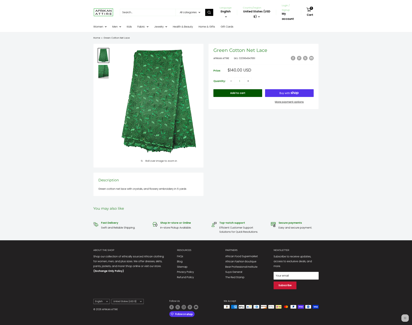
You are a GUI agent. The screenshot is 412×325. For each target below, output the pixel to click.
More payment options (289, 102)
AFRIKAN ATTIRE (221, 58)
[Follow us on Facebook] (171, 307)
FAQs (180, 256)
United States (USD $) (124, 301)
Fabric (141, 27)
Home (96, 37)
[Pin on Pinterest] (299, 58)
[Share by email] (311, 58)
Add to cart (237, 93)
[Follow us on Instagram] (184, 307)
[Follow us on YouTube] (196, 307)
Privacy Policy (185, 272)
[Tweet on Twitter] (305, 58)
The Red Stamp (234, 277)
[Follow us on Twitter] (177, 307)
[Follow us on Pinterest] (190, 307)
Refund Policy (185, 277)
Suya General (233, 272)
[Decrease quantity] (231, 81)
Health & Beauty (183, 27)
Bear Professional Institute (241, 267)
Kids (129, 27)
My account (288, 16)
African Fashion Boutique (240, 261)
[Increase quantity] (248, 81)
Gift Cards (227, 27)
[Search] (209, 12)
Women (98, 27)
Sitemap (182, 267)
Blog (180, 261)
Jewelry (159, 27)
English (99, 301)
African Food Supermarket (241, 256)
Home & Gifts (207, 27)
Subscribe (285, 285)
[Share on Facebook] (293, 58)
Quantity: (219, 81)
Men (115, 27)
